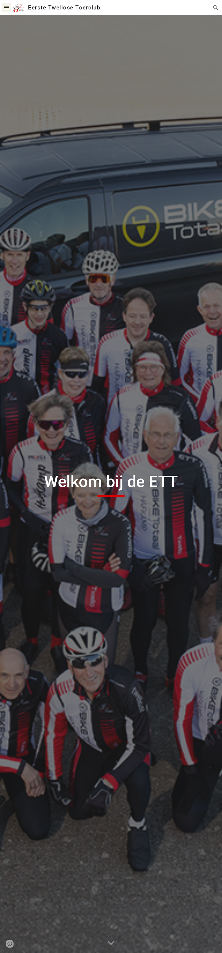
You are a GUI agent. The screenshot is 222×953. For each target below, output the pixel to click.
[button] (6, 7)
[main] (111, 484)
